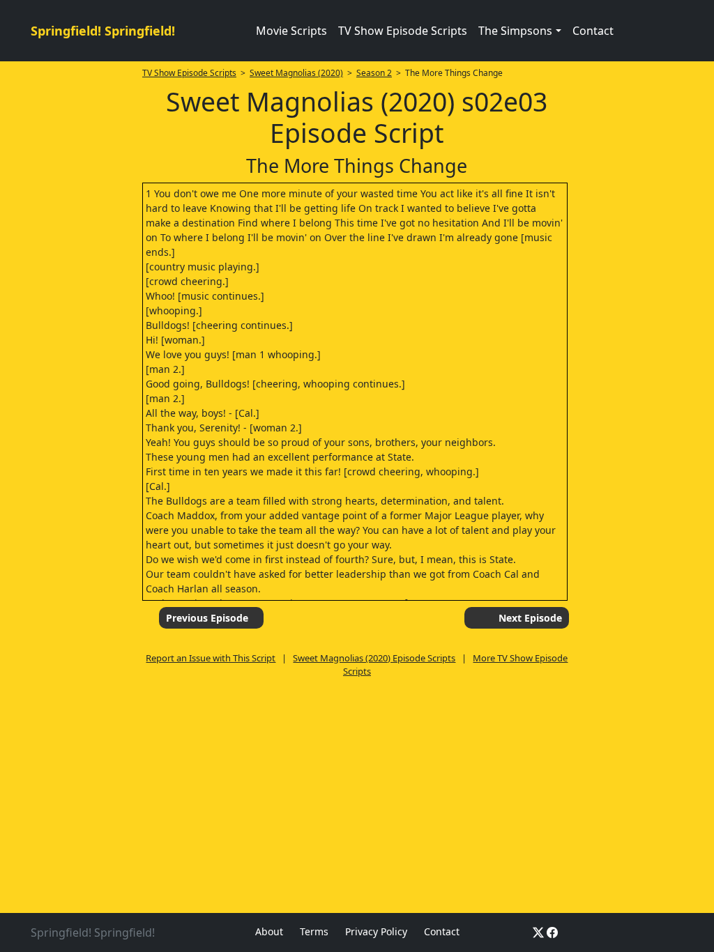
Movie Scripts (291, 30)
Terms (314, 931)
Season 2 (374, 73)
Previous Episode (207, 617)
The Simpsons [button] (515, 30)
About (269, 931)
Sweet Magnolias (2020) (296, 73)
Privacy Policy (376, 931)
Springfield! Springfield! (103, 30)
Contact (593, 30)
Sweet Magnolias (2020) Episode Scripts (374, 658)
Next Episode (530, 617)
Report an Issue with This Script (210, 658)
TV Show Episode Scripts (402, 30)
